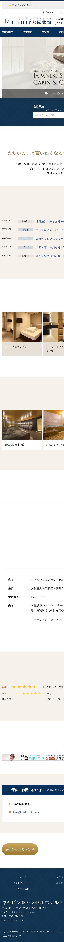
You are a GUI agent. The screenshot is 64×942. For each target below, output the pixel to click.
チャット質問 (22, 889)
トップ (22, 877)
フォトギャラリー (22, 883)
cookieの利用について (11, 936)
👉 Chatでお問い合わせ (21, 5)
